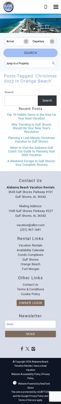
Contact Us (30, 284)
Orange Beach (30, 264)
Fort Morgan (30, 269)
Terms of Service (27, 400)
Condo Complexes (30, 255)
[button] (56, 7)
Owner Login (30, 303)
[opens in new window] (22, 349)
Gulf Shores (30, 259)
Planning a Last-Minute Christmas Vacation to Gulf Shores (31, 139)
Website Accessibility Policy (25, 374)
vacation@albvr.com (31, 225)
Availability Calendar (30, 250)
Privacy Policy (36, 396)
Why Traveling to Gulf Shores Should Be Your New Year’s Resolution (32, 128)
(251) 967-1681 (30, 229)
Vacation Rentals (30, 245)
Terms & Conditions (30, 289)
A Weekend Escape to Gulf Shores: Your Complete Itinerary (31, 162)
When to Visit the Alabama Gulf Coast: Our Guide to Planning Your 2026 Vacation (31, 151)
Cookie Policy (30, 294)
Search (30, 53)
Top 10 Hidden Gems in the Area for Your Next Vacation (31, 116)
